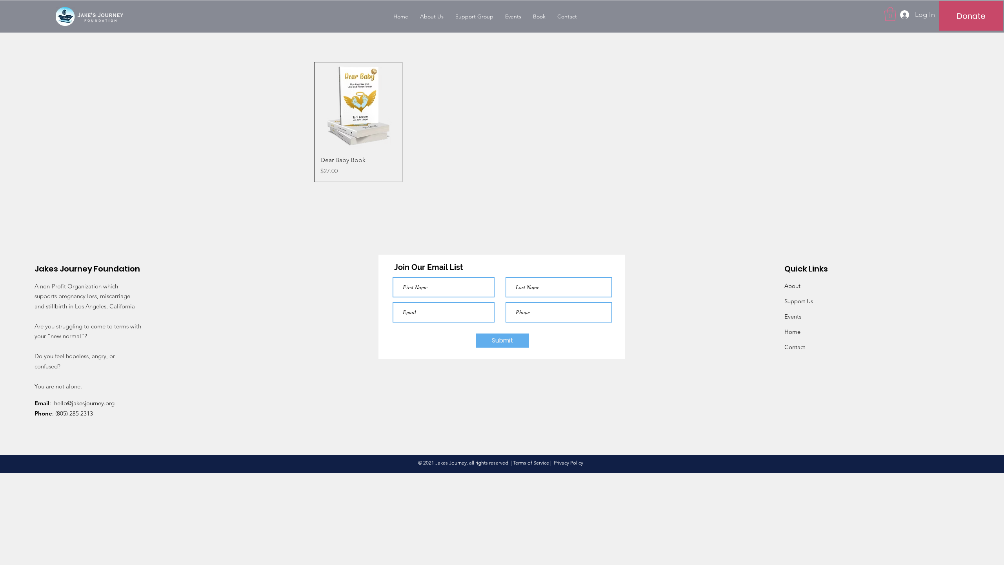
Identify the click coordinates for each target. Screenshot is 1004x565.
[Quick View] (358, 106)
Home (792, 331)
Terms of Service (531, 463)
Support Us (798, 301)
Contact (794, 347)
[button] (890, 14)
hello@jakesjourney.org (84, 403)
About (792, 286)
